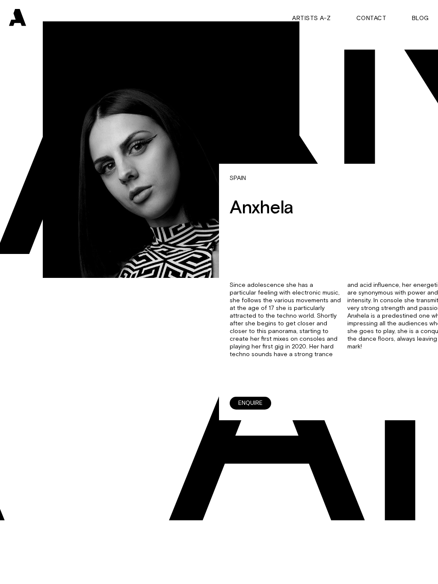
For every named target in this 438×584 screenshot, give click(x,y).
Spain (238, 178)
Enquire (250, 403)
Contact (371, 18)
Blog (420, 18)
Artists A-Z (311, 18)
